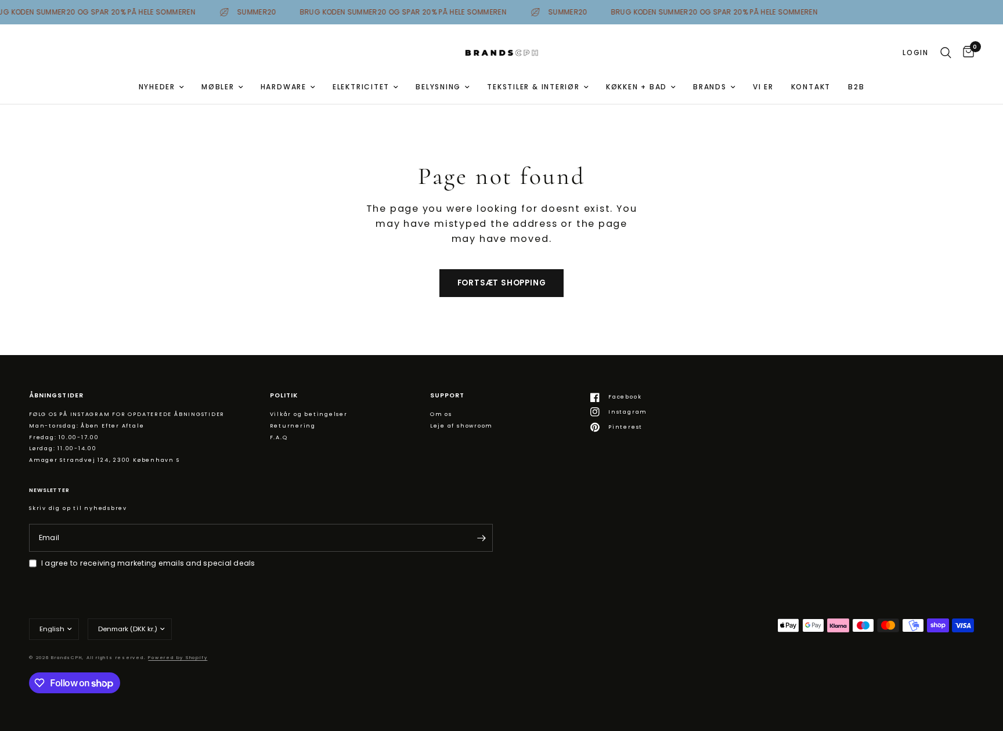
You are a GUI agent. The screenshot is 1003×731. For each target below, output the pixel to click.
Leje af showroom (461, 425)
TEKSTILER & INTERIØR (533, 87)
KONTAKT (811, 87)
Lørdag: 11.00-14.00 (63, 448)
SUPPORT (447, 396)
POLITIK (284, 396)
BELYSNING (438, 87)
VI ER (763, 87)
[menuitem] (161, 86)
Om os (441, 414)
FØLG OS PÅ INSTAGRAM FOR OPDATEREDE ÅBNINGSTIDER (127, 414)
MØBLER (217, 87)
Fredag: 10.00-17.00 (64, 437)
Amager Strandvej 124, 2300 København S (104, 460)
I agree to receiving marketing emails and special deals (148, 563)
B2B (856, 87)
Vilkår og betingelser (309, 414)
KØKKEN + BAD (636, 87)
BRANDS (710, 87)
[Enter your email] (481, 538)
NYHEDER (157, 87)
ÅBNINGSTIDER (56, 396)
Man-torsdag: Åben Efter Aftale (86, 425)
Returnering (293, 425)
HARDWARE (283, 87)
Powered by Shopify (177, 657)
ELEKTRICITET (361, 87)
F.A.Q (279, 437)
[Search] (946, 52)
